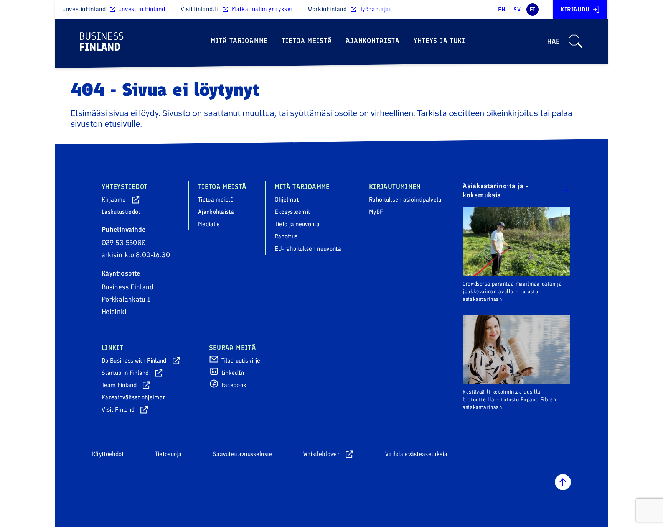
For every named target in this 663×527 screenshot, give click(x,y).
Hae (553, 41)
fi (532, 9)
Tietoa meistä (307, 40)
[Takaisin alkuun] (563, 482)
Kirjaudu (575, 9)
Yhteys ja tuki (439, 40)
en (502, 9)
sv (517, 9)
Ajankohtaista (372, 40)
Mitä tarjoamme (239, 40)
